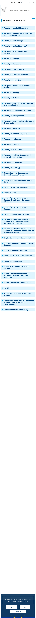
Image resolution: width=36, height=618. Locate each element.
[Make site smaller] (14, 2)
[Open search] (33, 2)
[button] (18, 28)
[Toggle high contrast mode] (19, 2)
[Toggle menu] (33, 18)
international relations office (15, 10)
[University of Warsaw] (4, 10)
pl (24, 2)
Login (29, 2)
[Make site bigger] (11, 2)
